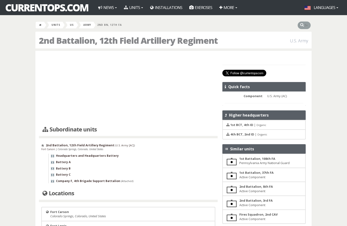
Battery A (63, 162)
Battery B (63, 168)
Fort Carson (48, 149)
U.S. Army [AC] (125, 145)
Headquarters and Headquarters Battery (87, 156)
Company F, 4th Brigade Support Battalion (88, 181)
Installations (168, 7)
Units (134, 7)
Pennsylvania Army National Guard (264, 160)
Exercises (203, 7)
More (229, 7)
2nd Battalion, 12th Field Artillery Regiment (80, 145)
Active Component (256, 174)
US (72, 24)
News (108, 7)
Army (87, 24)
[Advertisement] (128, 89)
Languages (324, 7)
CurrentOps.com (46, 7)
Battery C (63, 175)
